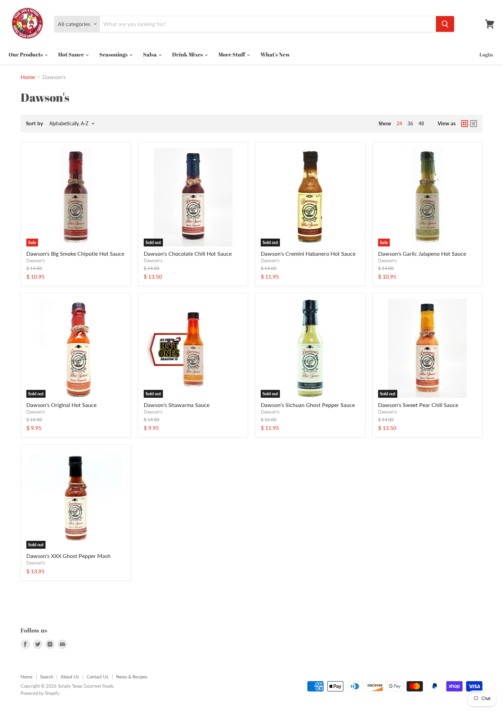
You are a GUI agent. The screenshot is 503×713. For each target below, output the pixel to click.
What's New (275, 54)
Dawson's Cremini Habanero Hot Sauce (308, 253)
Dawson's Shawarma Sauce (176, 405)
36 (410, 123)
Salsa (150, 54)
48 (421, 123)
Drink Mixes (188, 54)
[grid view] (464, 123)
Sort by (34, 123)
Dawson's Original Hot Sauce (61, 405)
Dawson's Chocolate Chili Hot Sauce (188, 253)
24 (399, 123)
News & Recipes (131, 676)
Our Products (26, 54)
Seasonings (114, 54)
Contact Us (97, 676)
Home (28, 77)
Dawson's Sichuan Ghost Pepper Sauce (308, 405)
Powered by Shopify (40, 693)
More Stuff (232, 54)
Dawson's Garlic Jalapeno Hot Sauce (422, 253)
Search (46, 676)
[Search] (445, 24)
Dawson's (35, 260)
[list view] (473, 123)
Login (486, 54)
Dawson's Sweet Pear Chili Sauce (418, 405)
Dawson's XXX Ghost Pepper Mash (68, 555)
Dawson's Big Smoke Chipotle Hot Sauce (75, 253)
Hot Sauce (71, 54)
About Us (70, 676)
